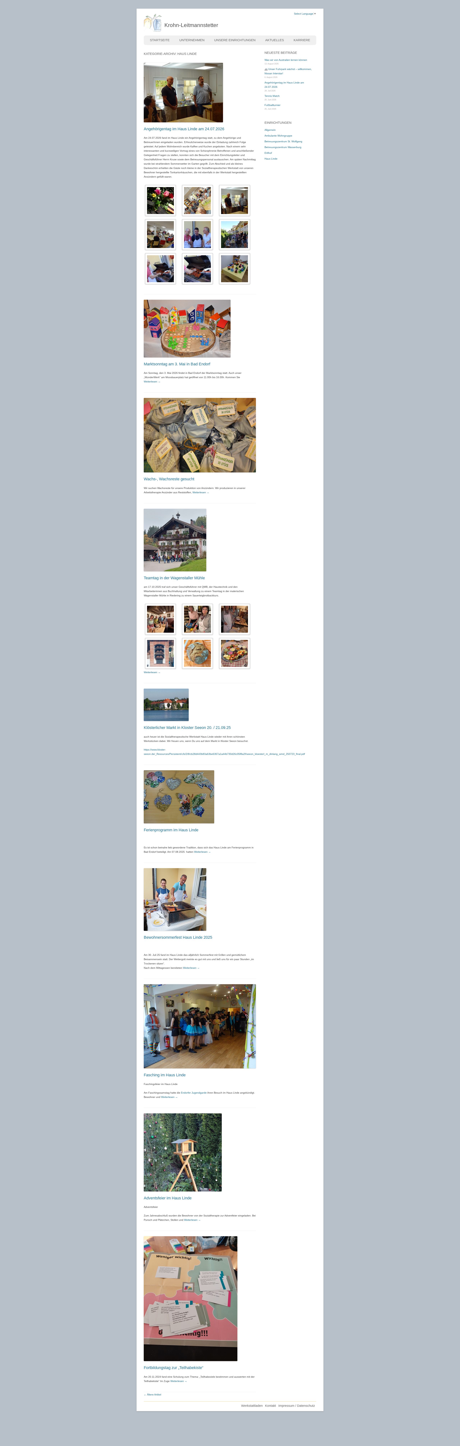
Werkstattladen (252, 1406)
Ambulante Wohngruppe (278, 135)
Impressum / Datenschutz (296, 1406)
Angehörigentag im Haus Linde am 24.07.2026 (184, 129)
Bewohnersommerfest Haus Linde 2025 (178, 937)
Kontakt (270, 1406)
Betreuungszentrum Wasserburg (282, 147)
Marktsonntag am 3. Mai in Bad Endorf (177, 364)
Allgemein (270, 129)
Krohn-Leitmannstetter (191, 25)
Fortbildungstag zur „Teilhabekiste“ (173, 1367)
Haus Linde (270, 158)
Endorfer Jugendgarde (194, 1092)
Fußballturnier (272, 105)
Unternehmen (191, 40)
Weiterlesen (152, 381)
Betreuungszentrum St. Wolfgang (283, 141)
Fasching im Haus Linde (165, 1075)
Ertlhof (268, 152)
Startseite (160, 40)
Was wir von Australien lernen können (285, 59)
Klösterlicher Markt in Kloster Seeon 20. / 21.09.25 (187, 727)
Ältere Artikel (152, 1394)
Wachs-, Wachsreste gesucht (169, 479)
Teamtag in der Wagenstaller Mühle (174, 578)
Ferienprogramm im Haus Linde (171, 830)
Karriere (302, 40)
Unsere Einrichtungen (235, 40)
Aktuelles (274, 40)
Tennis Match (272, 95)
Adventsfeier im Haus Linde (168, 1198)
